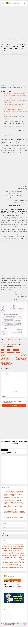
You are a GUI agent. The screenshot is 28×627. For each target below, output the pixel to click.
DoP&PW (4, 553)
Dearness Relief (20, 548)
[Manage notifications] (25, 624)
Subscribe (4, 450)
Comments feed (8, 616)
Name (3, 391)
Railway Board (12, 565)
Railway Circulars (21, 565)
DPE (8, 553)
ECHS (10, 553)
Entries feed (7, 614)
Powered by (3, 453)
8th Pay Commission (13, 544)
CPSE (3, 548)
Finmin (11, 555)
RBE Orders (9, 567)
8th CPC (8, 544)
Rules (14, 39)
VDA (7, 568)
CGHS (4, 546)
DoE (19, 551)
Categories (3, 533)
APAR (18, 544)
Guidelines (16, 555)
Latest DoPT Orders (11, 557)
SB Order (14, 567)
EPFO (22, 553)
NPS (14, 562)
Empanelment (16, 553)
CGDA (22, 544)
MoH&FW (11, 562)
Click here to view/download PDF (12, 339)
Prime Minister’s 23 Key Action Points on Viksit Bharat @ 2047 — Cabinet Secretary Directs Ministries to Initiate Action (13, 499)
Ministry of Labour (16, 559)
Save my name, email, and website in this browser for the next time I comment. (13, 402)
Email (15, 391)
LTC (5, 559)
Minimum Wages (10, 559)
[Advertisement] (14, 22)
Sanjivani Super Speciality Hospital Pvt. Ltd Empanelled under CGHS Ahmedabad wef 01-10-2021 (21, 358)
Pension (22, 562)
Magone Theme (6, 624)
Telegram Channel (8, 344)
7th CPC (4, 544)
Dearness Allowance (10, 548)
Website (4, 396)
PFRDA (4, 565)
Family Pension (5, 555)
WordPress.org (8, 618)
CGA (20, 544)
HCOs (19, 555)
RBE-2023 (4, 567)
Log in (6, 612)
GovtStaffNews (9, 39)
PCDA (17, 562)
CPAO (23, 546)
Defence (5, 551)
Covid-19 (19, 546)
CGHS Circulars (10, 546)
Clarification (15, 546)
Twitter (15, 344)
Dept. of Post (13, 551)
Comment (4, 381)
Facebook (22, 344)
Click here (19, 581)
